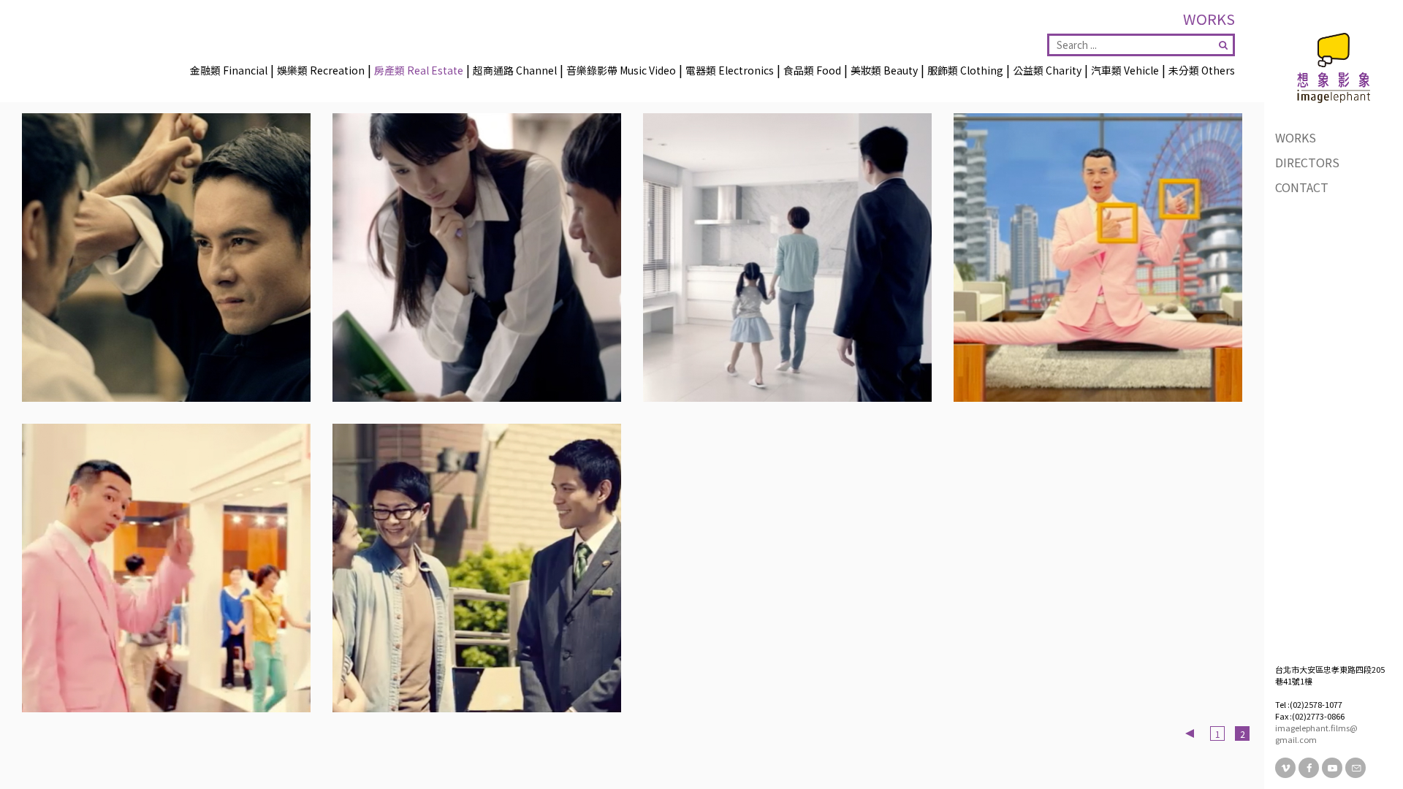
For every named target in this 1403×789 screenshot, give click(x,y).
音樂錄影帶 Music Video (621, 70)
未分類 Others (1201, 70)
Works (1295, 137)
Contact (1301, 187)
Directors (1307, 162)
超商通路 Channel (515, 70)
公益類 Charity (1047, 70)
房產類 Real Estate (418, 70)
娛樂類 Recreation (321, 70)
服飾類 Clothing (965, 70)
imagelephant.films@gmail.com (1316, 733)
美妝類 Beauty (884, 70)
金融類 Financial (228, 70)
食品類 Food (812, 70)
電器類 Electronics (729, 70)
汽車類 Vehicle (1125, 70)
